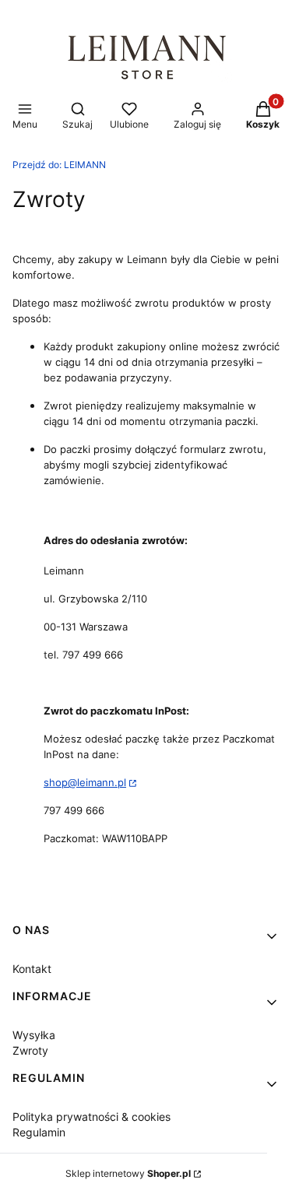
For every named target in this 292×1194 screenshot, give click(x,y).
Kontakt (31, 968)
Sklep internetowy (128, 1173)
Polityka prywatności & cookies (91, 1116)
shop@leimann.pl (85, 782)
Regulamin (38, 1132)
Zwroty (30, 1050)
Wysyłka (33, 1034)
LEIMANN (59, 164)
